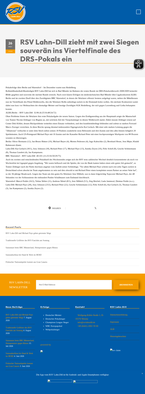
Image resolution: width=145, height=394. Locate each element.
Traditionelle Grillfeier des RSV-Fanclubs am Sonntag (27, 240)
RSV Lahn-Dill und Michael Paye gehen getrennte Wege (28, 233)
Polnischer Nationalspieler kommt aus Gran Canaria (26, 262)
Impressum (114, 322)
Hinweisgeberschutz (118, 336)
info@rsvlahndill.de (86, 322)
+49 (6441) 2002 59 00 (88, 326)
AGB (112, 329)
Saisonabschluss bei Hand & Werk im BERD (23, 255)
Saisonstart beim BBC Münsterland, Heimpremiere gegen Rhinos (32, 248)
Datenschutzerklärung (118, 315)
